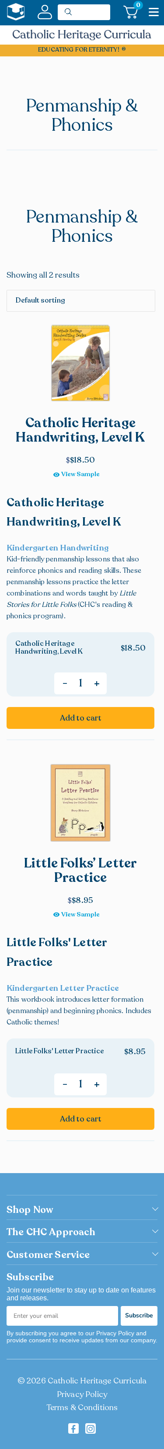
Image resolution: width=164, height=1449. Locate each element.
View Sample (80, 474)
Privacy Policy (82, 1394)
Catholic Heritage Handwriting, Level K (49, 647)
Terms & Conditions (82, 1407)
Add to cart (80, 718)
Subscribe (139, 1315)
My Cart (137, 6)
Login (44, 12)
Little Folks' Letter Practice (59, 1051)
